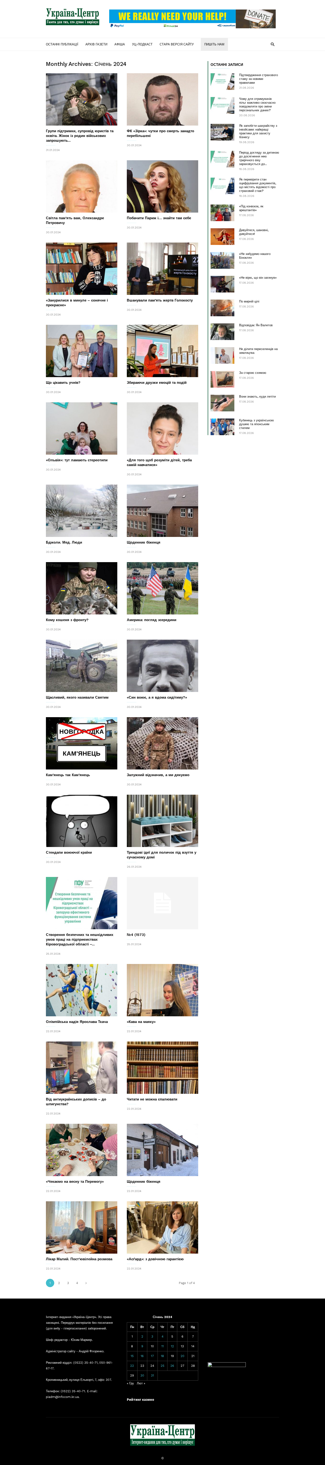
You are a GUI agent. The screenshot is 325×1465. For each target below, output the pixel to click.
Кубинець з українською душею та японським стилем (256, 424)
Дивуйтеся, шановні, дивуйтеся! (254, 232)
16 (142, 1356)
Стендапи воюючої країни (69, 852)
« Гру (130, 1383)
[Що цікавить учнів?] (81, 351)
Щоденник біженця (143, 542)
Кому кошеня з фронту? (67, 620)
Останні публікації (62, 44)
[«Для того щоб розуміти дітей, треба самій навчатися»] (162, 428)
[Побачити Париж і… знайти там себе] (162, 186)
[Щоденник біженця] (162, 511)
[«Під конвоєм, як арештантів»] (222, 212)
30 (142, 1375)
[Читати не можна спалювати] (162, 1068)
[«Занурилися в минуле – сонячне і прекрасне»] (81, 269)
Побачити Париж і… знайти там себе (159, 218)
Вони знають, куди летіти (257, 396)
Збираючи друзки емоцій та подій (157, 382)
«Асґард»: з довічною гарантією (155, 1259)
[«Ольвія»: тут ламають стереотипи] (81, 428)
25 (162, 1366)
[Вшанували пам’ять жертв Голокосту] (162, 269)
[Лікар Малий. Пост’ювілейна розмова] (81, 1227)
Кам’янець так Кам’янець (68, 775)
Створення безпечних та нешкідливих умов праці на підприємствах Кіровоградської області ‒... (79, 939)
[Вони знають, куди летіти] (222, 403)
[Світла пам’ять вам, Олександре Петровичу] (81, 186)
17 (152, 1356)
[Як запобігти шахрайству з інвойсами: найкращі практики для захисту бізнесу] (222, 132)
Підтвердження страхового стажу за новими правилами (258, 78)
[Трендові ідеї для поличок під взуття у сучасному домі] (162, 821)
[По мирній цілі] (222, 308)
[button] (272, 44)
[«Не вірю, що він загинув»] (222, 284)
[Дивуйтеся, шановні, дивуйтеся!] (222, 236)
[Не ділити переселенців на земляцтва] (222, 355)
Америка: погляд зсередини (151, 620)
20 (182, 1356)
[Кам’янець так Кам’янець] (81, 743)
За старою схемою (252, 373)
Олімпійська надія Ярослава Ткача (77, 1022)
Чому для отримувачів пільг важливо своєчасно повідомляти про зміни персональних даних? (257, 104)
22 (132, 1366)
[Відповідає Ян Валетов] (222, 331)
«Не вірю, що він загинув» (258, 277)
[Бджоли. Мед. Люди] (81, 511)
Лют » (141, 1383)
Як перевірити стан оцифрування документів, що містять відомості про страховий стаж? (257, 185)
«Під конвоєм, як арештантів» (251, 208)
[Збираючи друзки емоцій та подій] (162, 351)
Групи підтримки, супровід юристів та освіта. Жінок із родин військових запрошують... (79, 136)
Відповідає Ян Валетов (256, 325)
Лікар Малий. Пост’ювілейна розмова (79, 1259)
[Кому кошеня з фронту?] (81, 588)
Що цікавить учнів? (63, 382)
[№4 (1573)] (162, 903)
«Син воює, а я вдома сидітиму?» (157, 697)
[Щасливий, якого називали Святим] (81, 666)
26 (172, 1366)
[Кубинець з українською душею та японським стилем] (222, 427)
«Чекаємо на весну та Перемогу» (75, 1181)
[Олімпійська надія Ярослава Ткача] (81, 990)
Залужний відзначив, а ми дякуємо (158, 775)
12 (172, 1346)
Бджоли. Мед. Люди (64, 542)
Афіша (119, 44)
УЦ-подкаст (142, 44)
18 (162, 1356)
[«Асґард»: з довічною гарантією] (162, 1227)
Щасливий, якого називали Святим (77, 697)
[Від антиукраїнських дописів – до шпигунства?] (81, 1068)
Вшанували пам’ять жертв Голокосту (160, 300)
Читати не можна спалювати (152, 1099)
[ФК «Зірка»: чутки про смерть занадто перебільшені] (162, 99)
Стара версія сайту (177, 44)
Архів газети (96, 44)
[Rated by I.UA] (227, 1366)
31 (152, 1375)
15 (132, 1356)
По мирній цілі (249, 301)
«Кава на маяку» (141, 1022)
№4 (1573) (136, 935)
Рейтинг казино (140, 1399)
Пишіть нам (214, 44)
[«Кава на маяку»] (162, 990)
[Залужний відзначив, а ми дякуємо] (162, 743)
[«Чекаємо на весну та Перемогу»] (81, 1150)
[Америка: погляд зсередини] (162, 588)
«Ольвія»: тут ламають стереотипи (77, 460)
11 (162, 1346)
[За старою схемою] (222, 379)
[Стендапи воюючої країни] (81, 821)
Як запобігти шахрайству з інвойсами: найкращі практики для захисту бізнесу (258, 131)
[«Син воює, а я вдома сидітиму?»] (162, 666)
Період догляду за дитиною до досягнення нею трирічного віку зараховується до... (259, 158)
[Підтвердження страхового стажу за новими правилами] (222, 81)
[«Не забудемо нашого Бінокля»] (222, 260)
